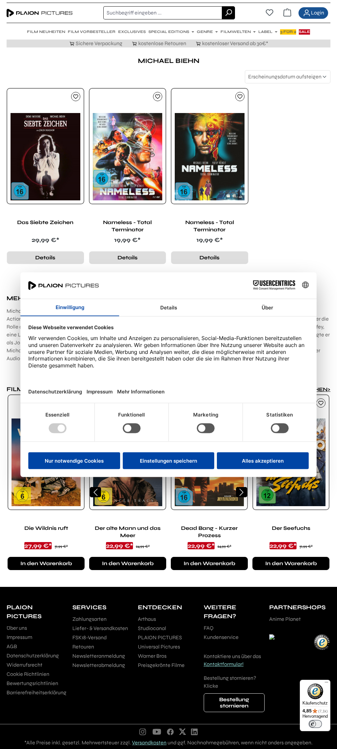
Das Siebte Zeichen (45, 222)
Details (45, 257)
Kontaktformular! (224, 664)
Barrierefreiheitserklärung (36, 692)
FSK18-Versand (89, 637)
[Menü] (326, 684)
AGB (12, 646)
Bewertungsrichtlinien (32, 683)
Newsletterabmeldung (98, 665)
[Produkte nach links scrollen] (95, 492)
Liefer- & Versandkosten (100, 628)
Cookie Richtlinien (28, 674)
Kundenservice (221, 637)
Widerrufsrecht (24, 665)
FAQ (209, 628)
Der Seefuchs (291, 528)
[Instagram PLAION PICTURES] (143, 731)
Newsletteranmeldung (98, 656)
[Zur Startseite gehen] (39, 13)
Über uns (17, 628)
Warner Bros (152, 656)
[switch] (315, 724)
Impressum (19, 637)
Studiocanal (152, 628)
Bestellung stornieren (234, 702)
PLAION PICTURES (160, 637)
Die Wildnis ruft (46, 528)
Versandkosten (149, 742)
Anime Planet (285, 619)
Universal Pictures (159, 647)
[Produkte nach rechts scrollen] (241, 492)
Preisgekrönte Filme (161, 665)
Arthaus (147, 619)
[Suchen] (228, 12)
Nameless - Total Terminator (127, 226)
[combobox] (162, 12)
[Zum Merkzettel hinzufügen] (75, 96)
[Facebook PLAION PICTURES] (170, 731)
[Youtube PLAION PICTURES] (156, 731)
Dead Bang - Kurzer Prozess (209, 531)
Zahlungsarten (89, 619)
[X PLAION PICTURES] (182, 731)
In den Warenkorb (46, 563)
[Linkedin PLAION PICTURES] (194, 731)
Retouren (83, 647)
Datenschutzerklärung (33, 655)
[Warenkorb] (287, 12)
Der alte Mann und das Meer (128, 531)
